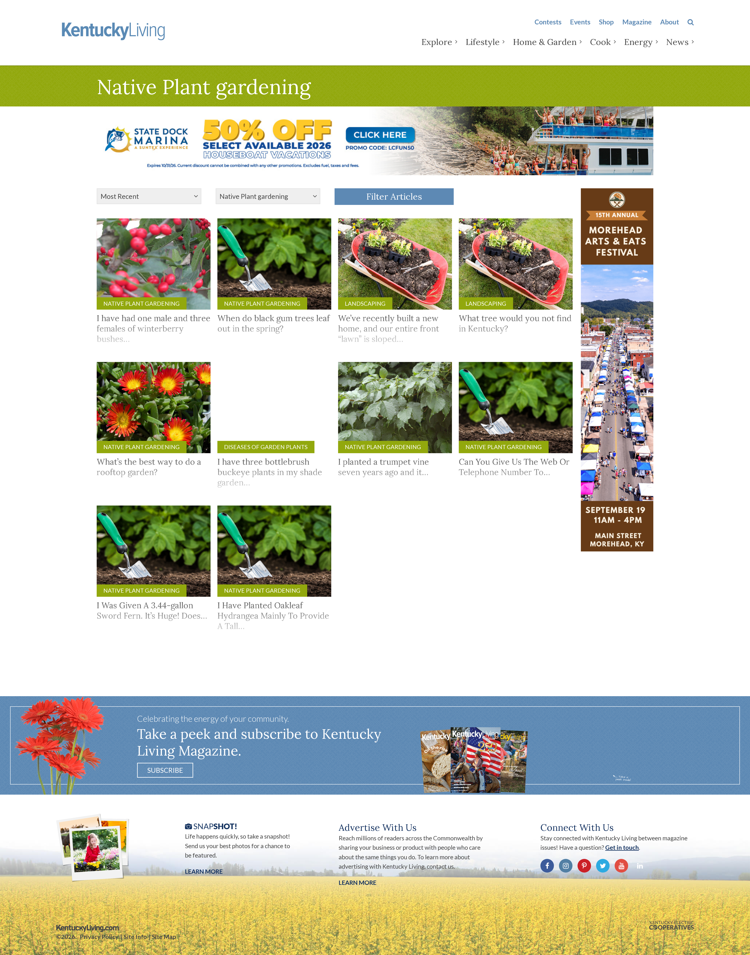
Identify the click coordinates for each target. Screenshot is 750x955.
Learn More (204, 871)
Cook (600, 42)
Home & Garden (545, 42)
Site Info (135, 936)
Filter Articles (394, 196)
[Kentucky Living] (125, 34)
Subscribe (165, 770)
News (677, 42)
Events (580, 22)
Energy (638, 42)
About (669, 22)
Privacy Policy (99, 936)
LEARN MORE (357, 882)
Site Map (164, 936)
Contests (548, 22)
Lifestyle (483, 42)
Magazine (637, 22)
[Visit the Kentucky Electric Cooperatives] (671, 925)
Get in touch (622, 847)
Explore (436, 42)
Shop (606, 22)
